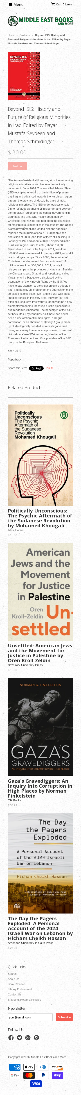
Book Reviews (16, 984)
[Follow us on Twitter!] (20, 1039)
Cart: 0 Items (64, 4)
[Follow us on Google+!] (28, 1039)
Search (12, 973)
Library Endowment (20, 989)
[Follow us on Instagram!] (37, 1039)
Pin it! (49, 368)
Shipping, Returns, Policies (24, 999)
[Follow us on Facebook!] (11, 1039)
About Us (13, 979)
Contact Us (14, 994)
